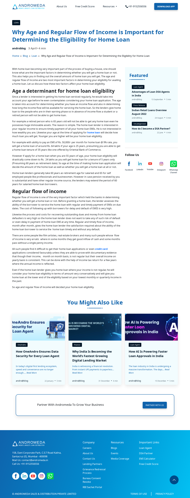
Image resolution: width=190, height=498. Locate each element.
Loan (16, 22)
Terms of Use (138, 493)
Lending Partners (92, 464)
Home (15, 55)
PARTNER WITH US (155, 405)
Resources (109, 6)
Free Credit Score (85, 6)
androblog (19, 48)
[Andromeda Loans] (29, 6)
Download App (166, 6)
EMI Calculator (147, 458)
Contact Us (89, 458)
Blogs (114, 448)
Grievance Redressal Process (94, 471)
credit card (101, 249)
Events (114, 453)
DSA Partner (146, 453)
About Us (62, 6)
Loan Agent (145, 448)
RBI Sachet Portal (92, 487)
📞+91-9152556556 (135, 6)
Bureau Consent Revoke (92, 480)
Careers (87, 448)
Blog (25, 55)
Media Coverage (120, 458)
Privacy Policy (165, 493)
